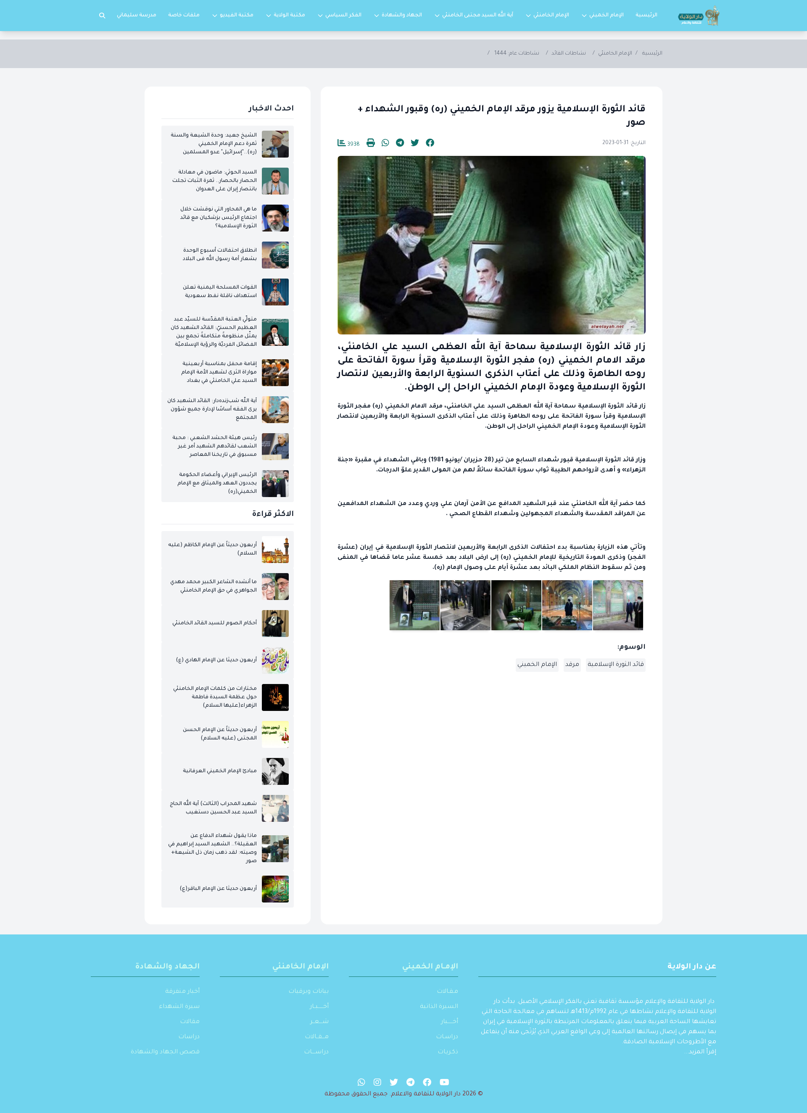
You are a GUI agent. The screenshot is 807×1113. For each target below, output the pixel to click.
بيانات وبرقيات (308, 992)
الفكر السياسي (343, 15)
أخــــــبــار (319, 1007)
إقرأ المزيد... (700, 1052)
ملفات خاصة (184, 15)
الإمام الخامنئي (551, 15)
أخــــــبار (449, 1022)
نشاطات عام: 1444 (516, 54)
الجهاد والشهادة (402, 15)
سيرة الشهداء (179, 1007)
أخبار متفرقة (182, 992)
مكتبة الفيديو (236, 15)
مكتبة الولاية (289, 15)
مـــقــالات (317, 1037)
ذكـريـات (448, 1052)
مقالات (190, 1022)
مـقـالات (447, 992)
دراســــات (316, 1052)
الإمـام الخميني (430, 967)
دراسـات (447, 1037)
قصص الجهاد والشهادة (165, 1052)
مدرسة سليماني (136, 15)
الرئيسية (646, 15)
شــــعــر (319, 1022)
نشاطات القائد (568, 54)
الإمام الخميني (606, 15)
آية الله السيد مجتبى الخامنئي (477, 15)
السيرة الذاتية (439, 1007)
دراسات (189, 1037)
